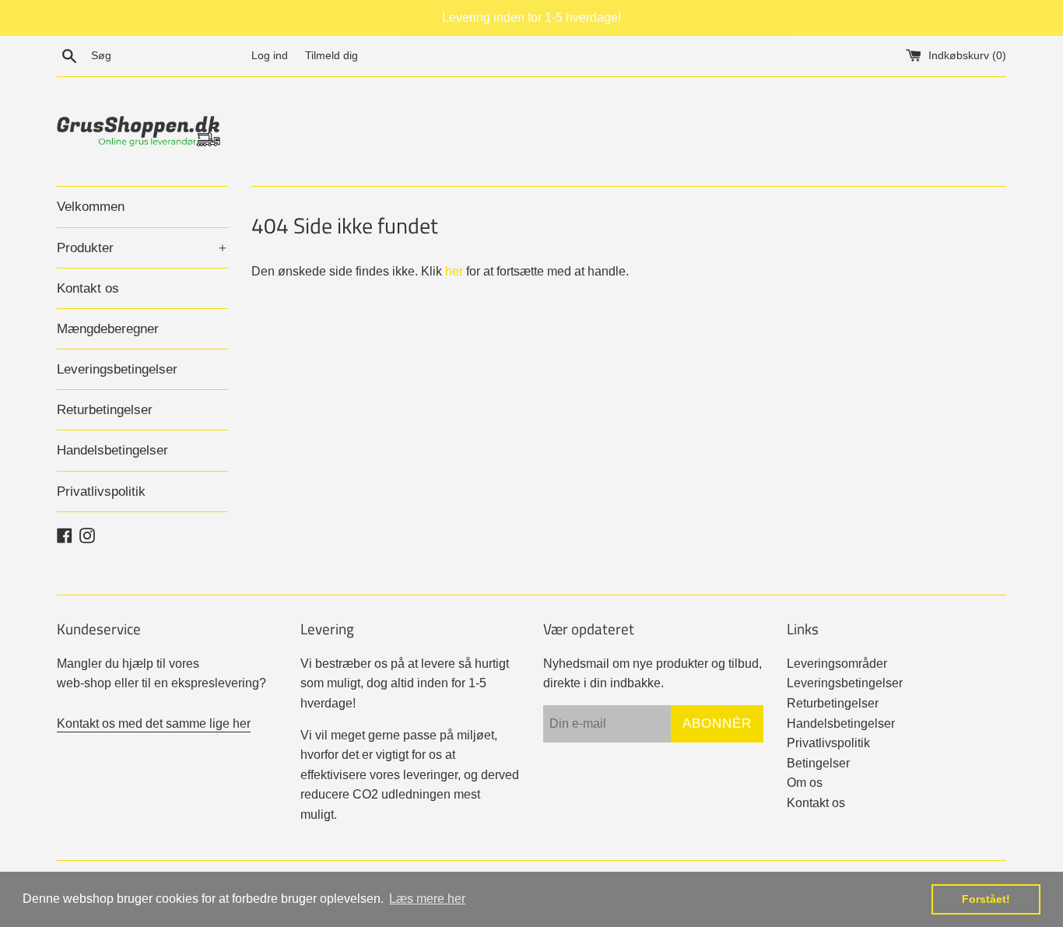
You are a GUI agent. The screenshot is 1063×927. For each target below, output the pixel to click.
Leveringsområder (837, 663)
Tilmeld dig (331, 55)
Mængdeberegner (108, 328)
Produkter (141, 248)
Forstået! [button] (986, 899)
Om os (805, 782)
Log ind (269, 55)
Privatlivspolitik (101, 491)
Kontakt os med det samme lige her (154, 723)
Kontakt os (88, 288)
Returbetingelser (105, 409)
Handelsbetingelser (112, 450)
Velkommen (91, 206)
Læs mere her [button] (427, 898)
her (454, 271)
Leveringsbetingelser (117, 369)
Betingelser (818, 763)
